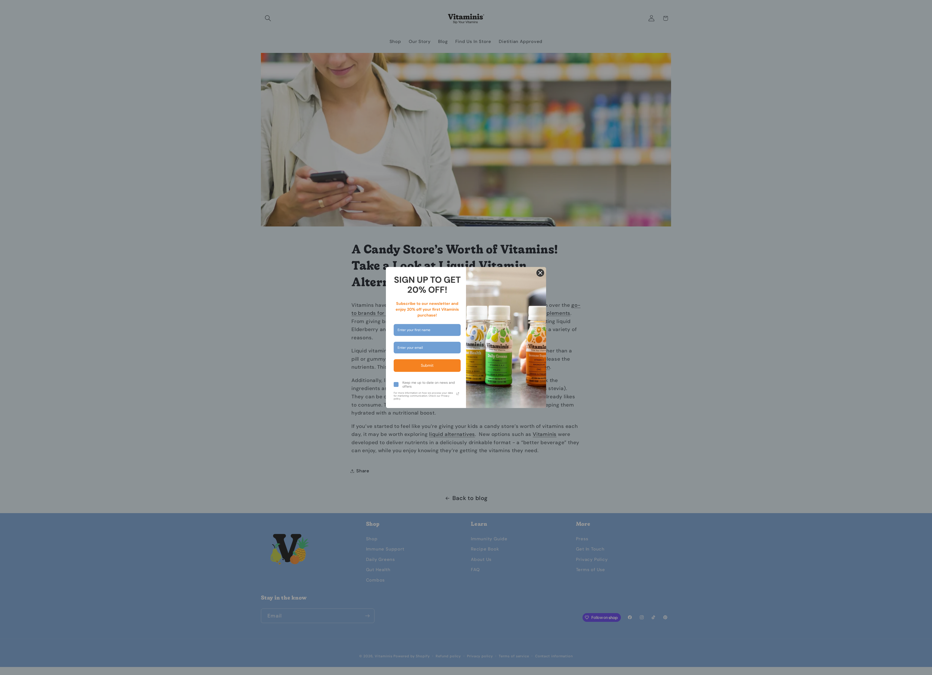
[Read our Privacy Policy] (458, 394)
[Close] (540, 273)
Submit (427, 365)
